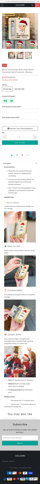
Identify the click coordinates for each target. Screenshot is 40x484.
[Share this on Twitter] (11, 155)
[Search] (32, 5)
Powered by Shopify (25, 468)
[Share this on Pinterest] (22, 155)
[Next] (36, 31)
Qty (3, 133)
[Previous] (3, 31)
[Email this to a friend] (28, 155)
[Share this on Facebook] (17, 155)
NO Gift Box (7, 89)
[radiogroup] (20, 101)
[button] (20, 96)
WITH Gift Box (19, 89)
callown (20, 5)
